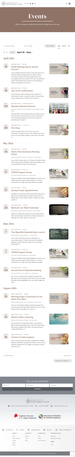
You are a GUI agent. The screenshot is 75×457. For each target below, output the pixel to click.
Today (12, 52)
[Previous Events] (4, 52)
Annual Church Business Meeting (26, 270)
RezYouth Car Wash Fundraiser (25, 208)
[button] (69, 3)
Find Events (50, 46)
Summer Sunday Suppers (22, 337)
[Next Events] (7, 52)
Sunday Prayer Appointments (24, 190)
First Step (15, 128)
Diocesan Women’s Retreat (23, 106)
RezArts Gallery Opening (22, 317)
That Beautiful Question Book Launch (28, 232)
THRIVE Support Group (21, 172)
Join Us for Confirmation (22, 91)
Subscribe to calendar (61, 360)
